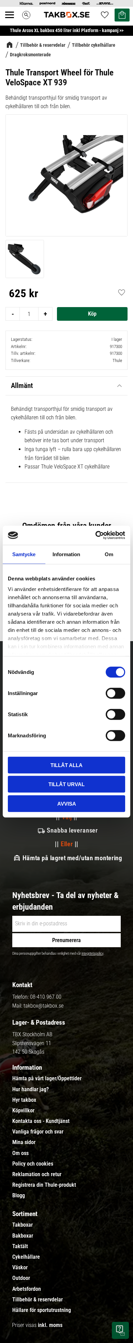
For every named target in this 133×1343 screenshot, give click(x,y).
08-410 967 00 (45, 997)
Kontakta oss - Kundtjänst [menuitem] (41, 1121)
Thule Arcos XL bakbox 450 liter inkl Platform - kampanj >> (66, 30)
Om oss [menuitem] (20, 1153)
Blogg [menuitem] (18, 1196)
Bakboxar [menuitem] (22, 1236)
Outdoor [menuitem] (21, 1278)
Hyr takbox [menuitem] (24, 1100)
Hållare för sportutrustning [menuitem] (41, 1310)
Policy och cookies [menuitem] (32, 1164)
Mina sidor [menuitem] (23, 1142)
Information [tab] (66, 554)
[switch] (115, 693)
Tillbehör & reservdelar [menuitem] (37, 1300)
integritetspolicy (92, 953)
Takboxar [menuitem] (22, 1225)
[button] (13, 22)
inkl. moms (50, 1325)
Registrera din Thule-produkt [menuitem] (44, 1185)
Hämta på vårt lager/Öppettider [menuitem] (47, 1078)
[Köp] (92, 314)
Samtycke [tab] (23, 554)
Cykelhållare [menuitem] (26, 1257)
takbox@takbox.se (43, 1005)
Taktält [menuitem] (20, 1246)
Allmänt (22, 385)
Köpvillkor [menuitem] (23, 1111)
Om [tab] (109, 554)
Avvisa (66, 803)
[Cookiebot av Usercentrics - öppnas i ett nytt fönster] (95, 535)
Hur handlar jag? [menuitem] (30, 1089)
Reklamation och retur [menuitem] (36, 1174)
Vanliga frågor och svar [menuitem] (37, 1132)
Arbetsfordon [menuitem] (26, 1289)
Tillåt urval (66, 784)
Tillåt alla (66, 765)
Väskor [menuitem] (20, 1268)
